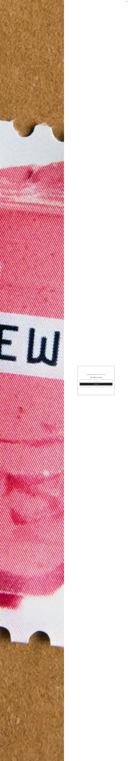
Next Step (96, 384)
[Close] (126, 1)
